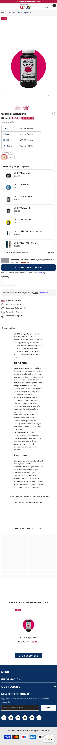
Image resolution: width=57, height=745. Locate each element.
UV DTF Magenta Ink (28, 638)
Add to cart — (28, 267)
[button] (48, 96)
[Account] (46, 6)
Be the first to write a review (28, 502)
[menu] (3, 6)
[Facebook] (3, 717)
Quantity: (5, 277)
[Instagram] (10, 717)
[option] (28, 1)
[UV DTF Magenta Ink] (28, 622)
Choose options (28, 656)
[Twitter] (38, 717)
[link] (14, 572)
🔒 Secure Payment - (29, 2)
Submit (48, 707)
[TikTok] (24, 717)
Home (3, 13)
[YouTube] (31, 717)
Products (11, 13)
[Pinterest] (17, 717)
